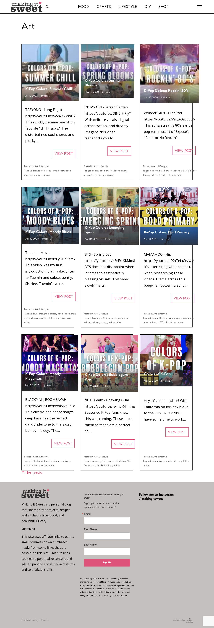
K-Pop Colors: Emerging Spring (105, 230)
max (73, 313)
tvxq (68, 318)
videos (153, 175)
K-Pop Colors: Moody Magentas (43, 376)
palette (28, 175)
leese (47, 95)
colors (44, 170)
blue (35, 313)
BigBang (96, 318)
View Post (64, 153)
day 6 (162, 170)
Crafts (104, 6)
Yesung (178, 175)
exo (62, 461)
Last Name (90, 544)
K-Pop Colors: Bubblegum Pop (106, 377)
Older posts (31, 472)
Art (36, 166)
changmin (44, 313)
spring (104, 322)
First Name (90, 529)
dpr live (53, 170)
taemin (61, 318)
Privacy (41, 521)
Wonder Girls (166, 175)
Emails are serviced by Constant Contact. (109, 595)
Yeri (119, 322)
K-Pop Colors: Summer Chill (48, 88)
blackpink (38, 461)
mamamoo (188, 318)
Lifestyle (128, 6)
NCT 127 (162, 322)
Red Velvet (106, 465)
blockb (47, 461)
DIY (148, 6)
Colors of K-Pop (157, 373)
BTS (104, 318)
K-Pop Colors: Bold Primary (166, 232)
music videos (113, 170)
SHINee (52, 318)
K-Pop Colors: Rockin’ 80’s (166, 90)
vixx (99, 175)
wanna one (108, 175)
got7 (102, 461)
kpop (68, 170)
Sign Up (107, 562)
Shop (163, 6)
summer (37, 175)
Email (87, 514)
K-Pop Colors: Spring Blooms (102, 82)
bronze (36, 170)
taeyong (47, 175)
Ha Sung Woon (167, 318)
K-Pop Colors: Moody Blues (48, 231)
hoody (61, 170)
